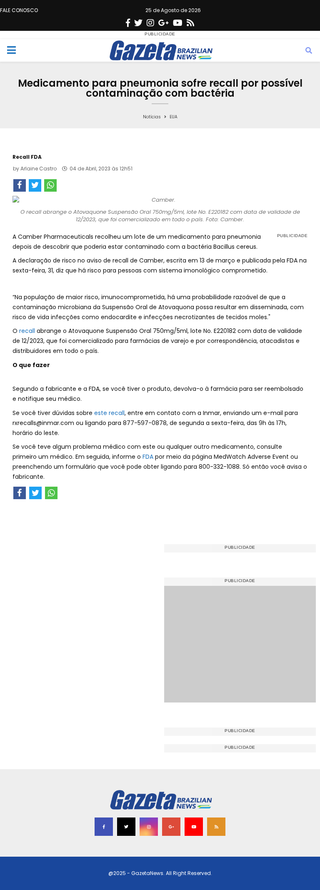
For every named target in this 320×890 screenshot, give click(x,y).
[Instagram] (150, 23)
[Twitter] (138, 23)
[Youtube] (177, 23)
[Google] (163, 23)
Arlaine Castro (38, 168)
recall (28, 331)
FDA (148, 456)
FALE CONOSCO (19, 10)
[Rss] (190, 23)
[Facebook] (128, 23)
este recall (109, 413)
